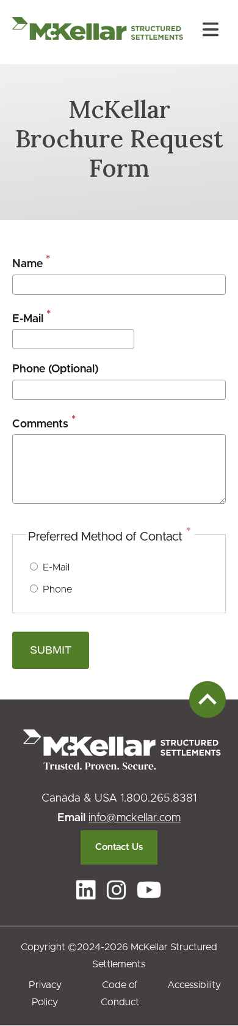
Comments (40, 424)
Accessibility (194, 985)
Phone (57, 589)
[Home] (97, 32)
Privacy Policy (45, 993)
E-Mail (27, 319)
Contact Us (119, 847)
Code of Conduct (120, 993)
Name (27, 264)
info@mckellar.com (134, 818)
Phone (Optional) (55, 369)
